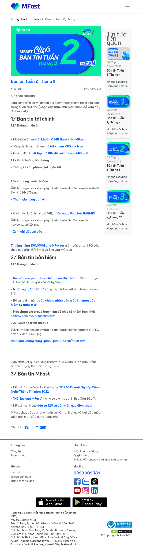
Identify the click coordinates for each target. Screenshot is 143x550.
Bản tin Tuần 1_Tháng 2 (115, 120)
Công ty (16, 451)
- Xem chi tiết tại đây (26, 231)
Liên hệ (15, 472)
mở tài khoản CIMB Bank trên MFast (58, 139)
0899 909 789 (87, 473)
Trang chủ (18, 19)
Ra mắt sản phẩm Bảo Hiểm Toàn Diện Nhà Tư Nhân (51, 278)
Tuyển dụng (18, 455)
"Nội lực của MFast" (27, 398)
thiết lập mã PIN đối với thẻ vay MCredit (59, 153)
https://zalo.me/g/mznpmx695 (33, 316)
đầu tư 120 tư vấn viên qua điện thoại (64, 405)
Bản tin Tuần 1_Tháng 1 (115, 168)
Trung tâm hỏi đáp (22, 481)
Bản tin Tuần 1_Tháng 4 (115, 72)
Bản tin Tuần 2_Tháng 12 (115, 215)
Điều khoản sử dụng (86, 451)
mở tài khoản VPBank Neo (63, 146)
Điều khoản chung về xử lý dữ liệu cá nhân (100, 459)
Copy (43, 427)
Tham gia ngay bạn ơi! (29, 199)
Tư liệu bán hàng (21, 476)
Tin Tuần (35, 19)
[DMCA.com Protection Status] (121, 531)
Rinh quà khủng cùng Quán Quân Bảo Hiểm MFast (48, 341)
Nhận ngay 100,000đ (29, 289)
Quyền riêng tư (83, 455)
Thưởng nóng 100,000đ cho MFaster (38, 245)
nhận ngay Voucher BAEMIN (74, 213)
